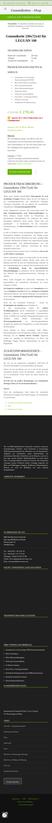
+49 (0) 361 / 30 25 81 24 (15, 3)
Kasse (6, 749)
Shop (5, 737)
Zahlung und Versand (24, 164)
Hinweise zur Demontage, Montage (16, 754)
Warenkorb (7, 743)
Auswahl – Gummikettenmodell (14, 726)
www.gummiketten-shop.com (18, 561)
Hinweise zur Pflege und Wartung (15, 760)
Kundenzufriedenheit (11, 771)
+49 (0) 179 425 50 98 (19, 556)
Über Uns (7, 765)
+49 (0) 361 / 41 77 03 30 (16, 554)
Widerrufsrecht (33, 799)
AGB (9, 406)
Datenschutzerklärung (24, 802)
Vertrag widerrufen (12, 782)
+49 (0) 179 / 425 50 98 (39, 3)
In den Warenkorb (19, 172)
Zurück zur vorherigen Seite (24, 17)
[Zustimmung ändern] (5, 815)
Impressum (15, 799)
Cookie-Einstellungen (26, 805)
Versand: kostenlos (15, 130)
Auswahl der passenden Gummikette (19, 403)
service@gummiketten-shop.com (20, 559)
